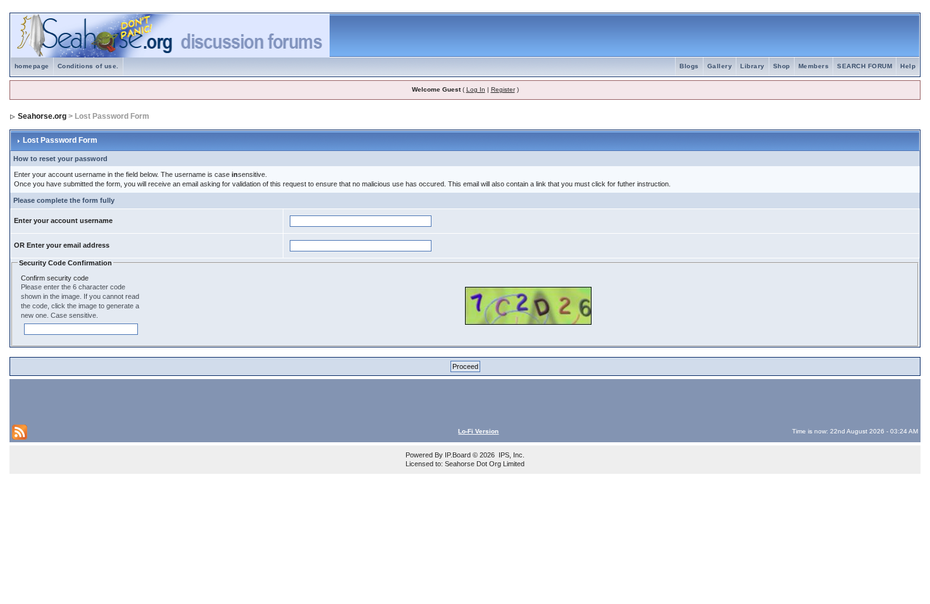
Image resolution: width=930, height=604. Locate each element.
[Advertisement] (160, 401)
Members (813, 66)
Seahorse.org (42, 116)
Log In (475, 89)
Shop (781, 66)
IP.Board (458, 455)
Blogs (689, 66)
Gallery (720, 66)
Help (907, 66)
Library (752, 66)
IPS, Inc (511, 455)
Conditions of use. (88, 66)
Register (503, 89)
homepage (32, 66)
